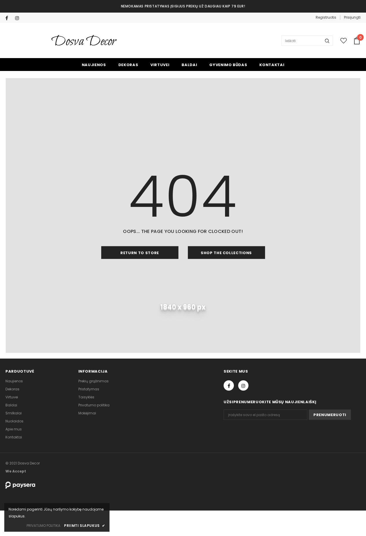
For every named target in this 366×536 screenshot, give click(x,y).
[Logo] (84, 40)
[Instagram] (18, 18)
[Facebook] (9, 18)
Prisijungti (352, 17)
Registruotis (326, 17)
